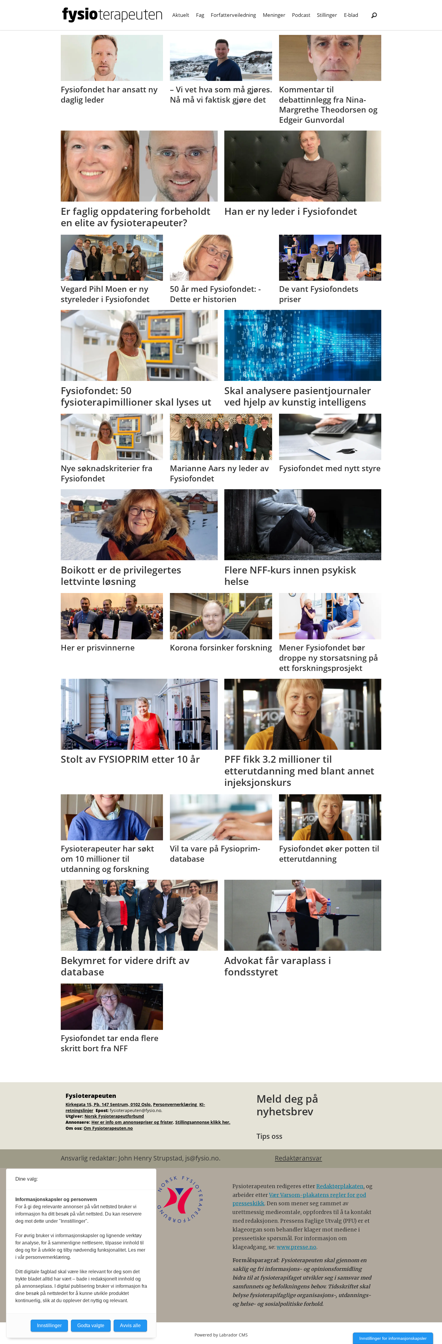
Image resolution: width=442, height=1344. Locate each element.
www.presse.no (296, 1247)
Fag (200, 14)
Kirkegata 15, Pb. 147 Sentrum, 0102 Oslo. (109, 1104)
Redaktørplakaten (340, 1186)
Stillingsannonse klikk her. (202, 1122)
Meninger (274, 14)
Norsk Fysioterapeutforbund (114, 1116)
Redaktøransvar (298, 1158)
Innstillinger (49, 1325)
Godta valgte (90, 1325)
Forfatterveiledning (233, 14)
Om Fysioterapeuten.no (108, 1128)
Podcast (301, 14)
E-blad (351, 14)
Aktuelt (180, 14)
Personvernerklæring (175, 1104)
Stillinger (327, 14)
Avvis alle (130, 1325)
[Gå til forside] (112, 15)
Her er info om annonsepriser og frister (132, 1122)
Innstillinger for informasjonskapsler (393, 1338)
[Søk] (374, 15)
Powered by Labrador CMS (221, 1335)
